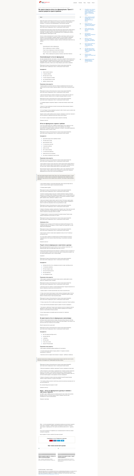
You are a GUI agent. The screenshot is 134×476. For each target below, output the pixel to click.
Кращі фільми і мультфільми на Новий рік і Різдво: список (90, 34)
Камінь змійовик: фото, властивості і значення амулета (89, 29)
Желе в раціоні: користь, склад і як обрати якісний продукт (47, 457)
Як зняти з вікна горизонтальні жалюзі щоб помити (90, 55)
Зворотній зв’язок (41, 474)
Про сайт (57, 474)
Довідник (75, 2)
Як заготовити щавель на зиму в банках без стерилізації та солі (90, 44)
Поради (88, 2)
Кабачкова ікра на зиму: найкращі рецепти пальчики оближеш (89, 60)
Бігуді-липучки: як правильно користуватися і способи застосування (90, 24)
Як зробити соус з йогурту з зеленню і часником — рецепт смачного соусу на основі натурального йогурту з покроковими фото (90, 12)
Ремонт (93, 2)
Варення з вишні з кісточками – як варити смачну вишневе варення (90, 39)
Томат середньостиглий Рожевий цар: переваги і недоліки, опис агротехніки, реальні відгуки (90, 19)
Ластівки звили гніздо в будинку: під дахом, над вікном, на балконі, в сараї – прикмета (90, 50)
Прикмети (86, 31)
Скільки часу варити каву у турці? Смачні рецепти (66, 457)
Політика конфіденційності (50, 474)
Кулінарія (80, 2)
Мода (85, 2)
